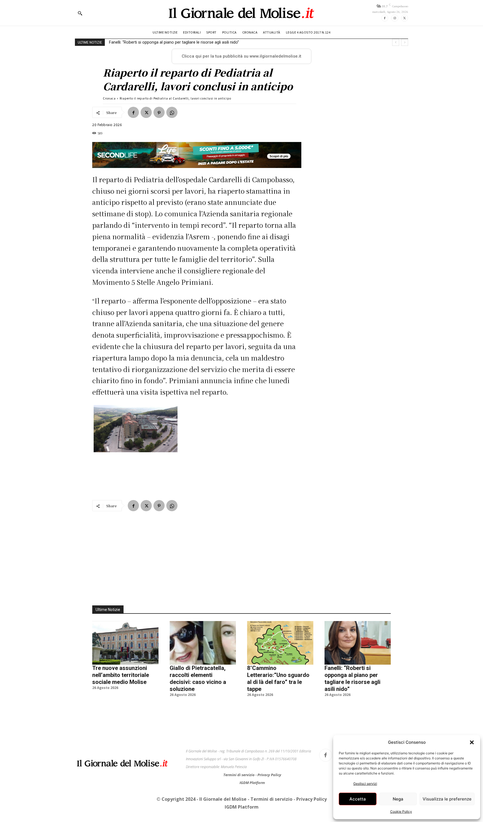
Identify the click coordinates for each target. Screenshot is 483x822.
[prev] (395, 42)
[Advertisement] (196, 181)
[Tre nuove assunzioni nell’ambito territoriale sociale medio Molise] (125, 654)
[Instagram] (394, 18)
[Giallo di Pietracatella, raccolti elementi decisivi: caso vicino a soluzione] (203, 654)
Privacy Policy (269, 785)
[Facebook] (384, 18)
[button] (472, 742)
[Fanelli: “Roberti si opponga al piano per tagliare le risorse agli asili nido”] (358, 654)
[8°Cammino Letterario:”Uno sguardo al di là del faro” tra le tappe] (280, 654)
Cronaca (109, 98)
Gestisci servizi (365, 783)
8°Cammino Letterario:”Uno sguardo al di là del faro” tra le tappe (278, 689)
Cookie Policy (401, 811)
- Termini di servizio (270, 810)
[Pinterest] (159, 112)
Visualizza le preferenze (447, 799)
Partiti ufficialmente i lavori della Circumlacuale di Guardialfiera (165, 42)
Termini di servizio (239, 785)
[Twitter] (404, 18)
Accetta (357, 799)
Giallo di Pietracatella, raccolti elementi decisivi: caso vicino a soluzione (198, 689)
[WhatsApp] (171, 112)
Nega (398, 799)
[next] (404, 42)
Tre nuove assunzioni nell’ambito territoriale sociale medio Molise (120, 686)
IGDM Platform (252, 793)
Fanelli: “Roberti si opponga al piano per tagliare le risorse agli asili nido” (352, 689)
